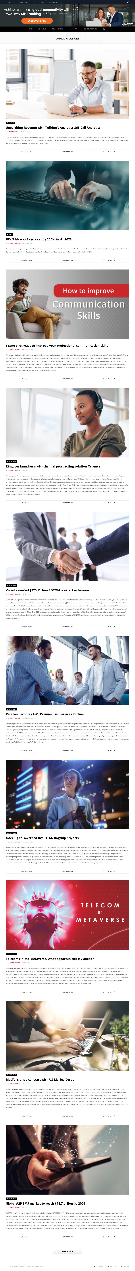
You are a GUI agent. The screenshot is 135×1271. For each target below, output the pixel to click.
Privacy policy (31, 1266)
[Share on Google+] (111, 152)
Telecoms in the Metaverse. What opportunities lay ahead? (50, 959)
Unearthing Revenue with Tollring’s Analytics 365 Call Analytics (53, 127)
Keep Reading (67, 152)
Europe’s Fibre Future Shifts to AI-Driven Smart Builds (41, 2)
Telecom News (57, 29)
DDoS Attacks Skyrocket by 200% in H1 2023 (39, 239)
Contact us (39, 1266)
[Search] (103, 29)
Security (9, 234)
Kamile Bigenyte (13, 131)
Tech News (74, 29)
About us (23, 1266)
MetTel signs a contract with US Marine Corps (40, 1079)
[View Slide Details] (67, 15)
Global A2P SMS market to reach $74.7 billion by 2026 (45, 1203)
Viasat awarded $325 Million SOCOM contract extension (47, 590)
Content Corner (90, 29)
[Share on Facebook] (105, 152)
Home (31, 29)
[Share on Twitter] (108, 152)
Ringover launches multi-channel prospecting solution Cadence (53, 466)
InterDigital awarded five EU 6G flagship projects (42, 838)
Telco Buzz (10, 123)
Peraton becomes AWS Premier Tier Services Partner (45, 714)
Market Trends (12, 954)
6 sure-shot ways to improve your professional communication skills (57, 345)
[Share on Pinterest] (114, 152)
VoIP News (42, 29)
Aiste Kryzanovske (14, 243)
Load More (66, 1252)
